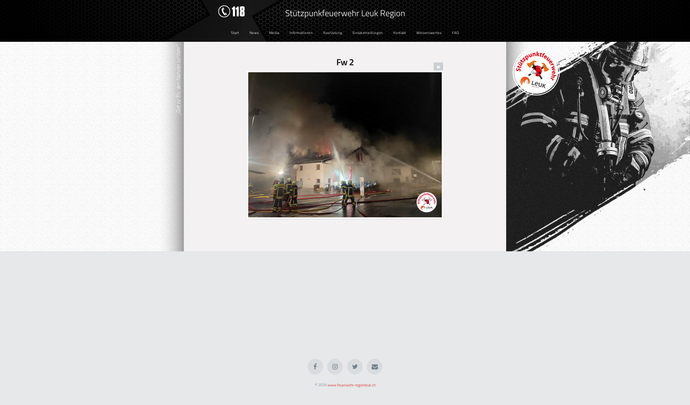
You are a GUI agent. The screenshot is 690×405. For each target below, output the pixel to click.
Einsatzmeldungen (368, 32)
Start (235, 32)
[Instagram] (335, 367)
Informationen (301, 32)
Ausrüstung (332, 32)
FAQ (455, 32)
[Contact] (374, 367)
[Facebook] (315, 367)
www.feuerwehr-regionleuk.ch (351, 385)
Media (274, 32)
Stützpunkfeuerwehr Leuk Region (345, 12)
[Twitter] (355, 367)
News (254, 32)
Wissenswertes (428, 32)
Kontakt (399, 32)
